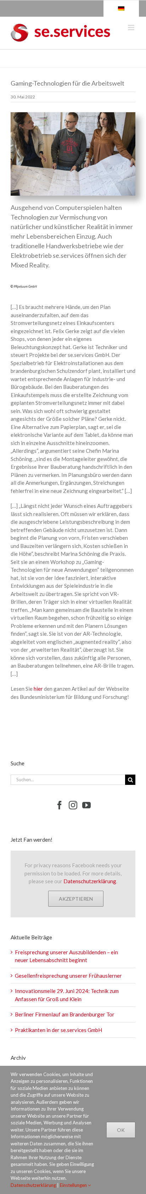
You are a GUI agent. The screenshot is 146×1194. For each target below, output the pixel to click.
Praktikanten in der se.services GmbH (58, 1030)
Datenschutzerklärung (89, 881)
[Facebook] (59, 805)
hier (38, 688)
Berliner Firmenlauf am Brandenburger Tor (64, 1014)
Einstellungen (74, 1185)
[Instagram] (73, 805)
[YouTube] (86, 805)
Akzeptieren (76, 899)
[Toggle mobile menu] (131, 27)
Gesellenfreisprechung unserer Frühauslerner (68, 975)
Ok (121, 1130)
